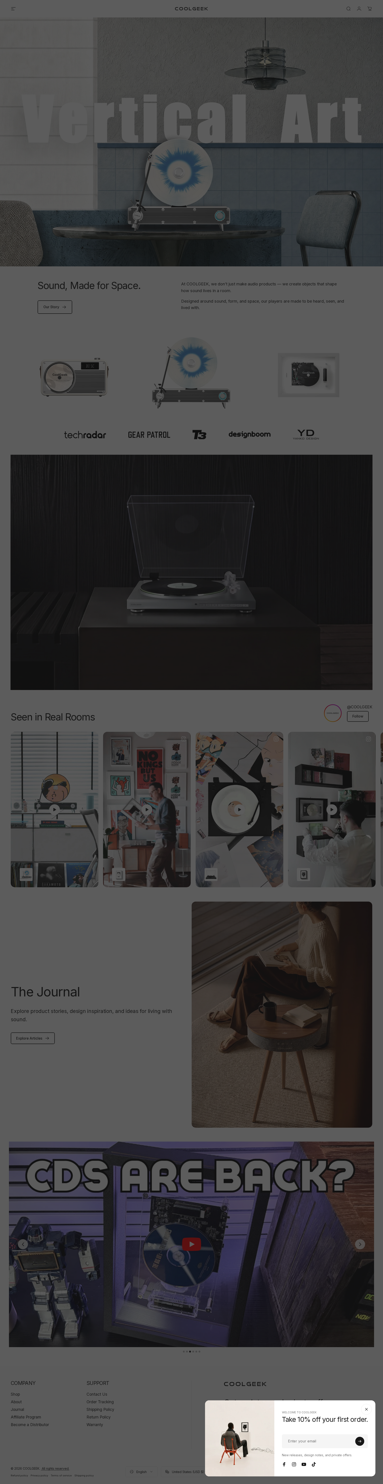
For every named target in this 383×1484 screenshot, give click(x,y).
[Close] (366, 1409)
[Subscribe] (359, 1441)
